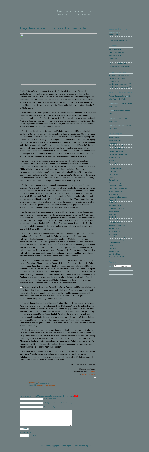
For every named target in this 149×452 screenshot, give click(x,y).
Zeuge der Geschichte (117, 257)
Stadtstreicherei (114, 231)
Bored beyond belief (116, 146)
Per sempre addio (115, 206)
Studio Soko (113, 234)
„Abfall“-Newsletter (115, 49)
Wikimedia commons (88, 374)
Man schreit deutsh (115, 191)
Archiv (111, 266)
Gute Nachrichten (115, 168)
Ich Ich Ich (112, 171)
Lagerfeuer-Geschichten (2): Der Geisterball (54, 28)
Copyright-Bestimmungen (61, 446)
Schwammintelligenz (116, 220)
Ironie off (112, 177)
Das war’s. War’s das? (117, 78)
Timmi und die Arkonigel (117, 240)
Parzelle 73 (113, 203)
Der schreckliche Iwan (117, 149)
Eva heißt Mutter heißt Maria (119, 75)
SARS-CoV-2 (113, 214)
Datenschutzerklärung (116, 52)
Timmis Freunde (114, 242)
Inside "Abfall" (113, 174)
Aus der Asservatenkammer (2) (120, 84)
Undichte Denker (115, 251)
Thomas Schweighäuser (117, 96)
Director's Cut (41, 385)
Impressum (113, 58)
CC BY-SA (91, 372)
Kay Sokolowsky (34, 382)
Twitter (111, 245)
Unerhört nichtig (114, 254)
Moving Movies (114, 194)
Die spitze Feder (114, 157)
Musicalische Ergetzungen (118, 197)
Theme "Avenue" (79, 446)
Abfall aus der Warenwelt (74, 11)
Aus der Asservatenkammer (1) (120, 87)
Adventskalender (115, 137)
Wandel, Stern (114, 35)
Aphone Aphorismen (116, 140)
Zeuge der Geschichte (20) (118, 40)
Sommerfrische (114, 228)
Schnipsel (112, 217)
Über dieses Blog (115, 55)
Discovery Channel (115, 163)
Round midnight (114, 211)
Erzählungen (50, 385)
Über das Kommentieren (117, 64)
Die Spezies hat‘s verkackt (118, 154)
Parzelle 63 (113, 200)
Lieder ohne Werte (115, 186)
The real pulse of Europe (117, 237)
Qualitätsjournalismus (116, 208)
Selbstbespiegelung (115, 223)
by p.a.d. (89, 446)
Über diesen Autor (115, 61)
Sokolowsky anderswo (117, 225)
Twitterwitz (112, 248)
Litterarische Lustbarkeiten (118, 188)
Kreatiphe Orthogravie (116, 183)
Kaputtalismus (114, 180)
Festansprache (114, 81)
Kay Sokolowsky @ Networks (119, 66)
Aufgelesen (113, 143)
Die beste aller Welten (116, 151)
